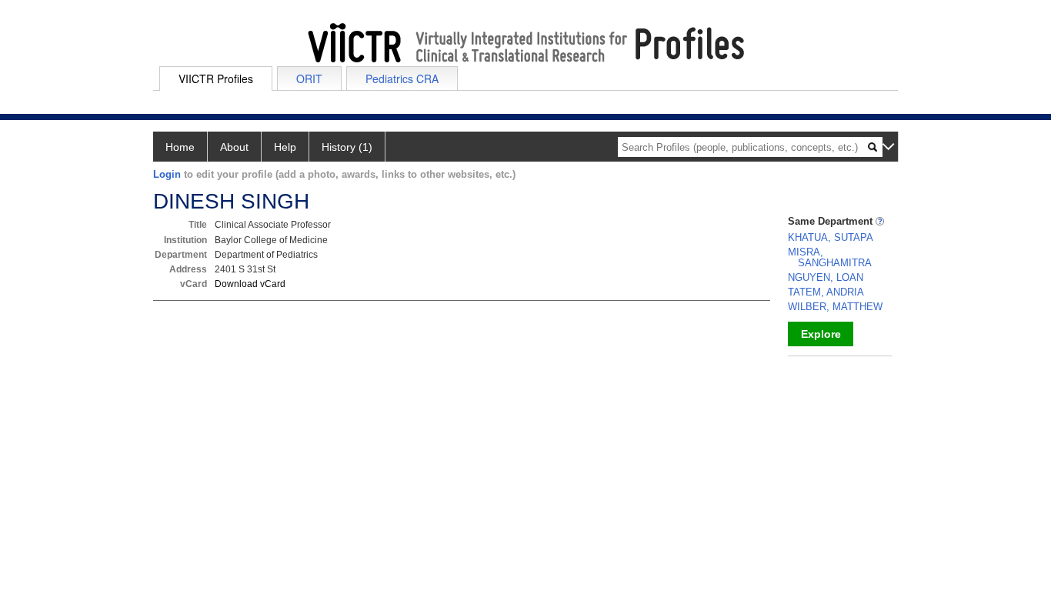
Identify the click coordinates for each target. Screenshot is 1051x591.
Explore (821, 334)
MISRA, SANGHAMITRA (830, 257)
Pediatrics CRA (402, 78)
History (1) (347, 147)
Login (167, 174)
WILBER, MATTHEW (835, 306)
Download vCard (250, 284)
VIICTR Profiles (216, 78)
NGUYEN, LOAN (825, 277)
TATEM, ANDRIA (826, 292)
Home (180, 147)
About (234, 147)
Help (285, 147)
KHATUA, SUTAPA (830, 237)
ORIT (309, 78)
